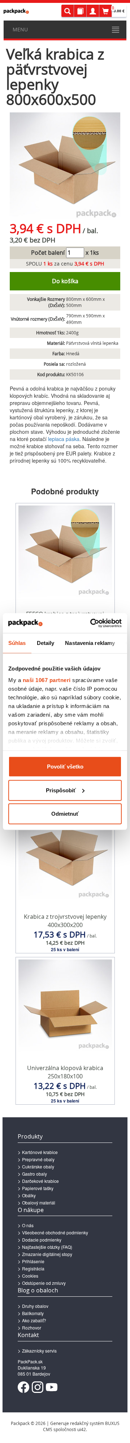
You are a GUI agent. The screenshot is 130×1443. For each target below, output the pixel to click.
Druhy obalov (35, 1306)
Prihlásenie (33, 1261)
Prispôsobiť (61, 790)
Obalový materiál (38, 1202)
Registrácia (33, 1268)
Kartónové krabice (40, 1152)
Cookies (30, 1276)
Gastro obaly (34, 1174)
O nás (28, 1225)
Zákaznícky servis (39, 1351)
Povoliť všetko (65, 766)
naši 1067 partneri (47, 680)
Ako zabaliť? (34, 1320)
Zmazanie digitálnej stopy (47, 1254)
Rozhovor (31, 1327)
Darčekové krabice (40, 1181)
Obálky (29, 1195)
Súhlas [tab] (17, 643)
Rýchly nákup (65, 939)
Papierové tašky (37, 1188)
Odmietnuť (65, 814)
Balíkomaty (33, 1313)
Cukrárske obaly (38, 1166)
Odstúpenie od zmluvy (44, 1283)
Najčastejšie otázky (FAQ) (47, 1247)
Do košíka (65, 281)
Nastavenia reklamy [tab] (90, 643)
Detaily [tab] (46, 643)
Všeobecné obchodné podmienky (55, 1232)
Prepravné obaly (38, 1159)
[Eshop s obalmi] (16, 11)
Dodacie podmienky (41, 1240)
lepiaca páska (63, 438)
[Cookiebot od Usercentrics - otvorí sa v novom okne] (92, 623)
